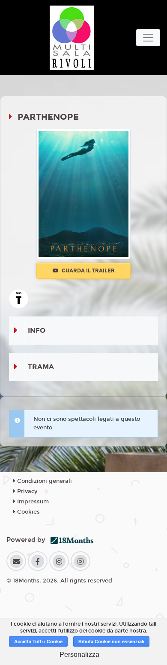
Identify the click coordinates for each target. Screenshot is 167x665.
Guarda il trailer (87, 271)
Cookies (27, 511)
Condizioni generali (43, 481)
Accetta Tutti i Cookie (38, 641)
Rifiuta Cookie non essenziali (111, 641)
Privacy (26, 491)
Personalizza (79, 654)
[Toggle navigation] (148, 37)
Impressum (32, 501)
